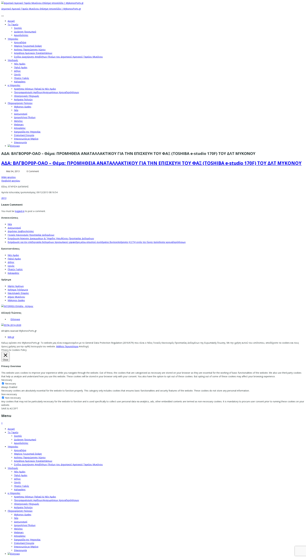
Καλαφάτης (20, 81)
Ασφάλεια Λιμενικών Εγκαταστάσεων (33, 53)
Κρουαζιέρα (20, 42)
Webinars (19, 124)
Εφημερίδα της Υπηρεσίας (27, 131)
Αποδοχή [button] (84, 346)
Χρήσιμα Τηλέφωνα (18, 289)
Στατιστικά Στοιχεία (24, 135)
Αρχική (11, 20)
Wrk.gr (11, 337)
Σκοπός (18, 28)
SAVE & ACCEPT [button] (9, 408)
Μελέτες (18, 121)
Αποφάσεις (20, 128)
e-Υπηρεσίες (14, 85)
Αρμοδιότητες (21, 35)
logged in (19, 211)
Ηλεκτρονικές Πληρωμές (26, 95)
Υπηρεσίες (13, 38)
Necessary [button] (6, 379)
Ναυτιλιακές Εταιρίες (18, 293)
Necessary (10, 383)
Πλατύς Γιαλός (21, 78)
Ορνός (17, 74)
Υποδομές (13, 60)
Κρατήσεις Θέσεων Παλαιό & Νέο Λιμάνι (35, 88)
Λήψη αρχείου (8, 177)
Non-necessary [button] (9, 394)
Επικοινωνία (20, 142)
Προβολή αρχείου (10, 180)
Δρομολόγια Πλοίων (25, 117)
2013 (3, 198)
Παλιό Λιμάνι (20, 67)
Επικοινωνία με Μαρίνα (26, 138)
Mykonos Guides (22, 106)
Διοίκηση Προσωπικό (25, 31)
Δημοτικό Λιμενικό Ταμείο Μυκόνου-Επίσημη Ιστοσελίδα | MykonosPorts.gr (41, 8)
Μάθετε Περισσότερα (67, 346)
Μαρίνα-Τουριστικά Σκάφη (28, 45)
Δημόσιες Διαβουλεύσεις (21, 231)
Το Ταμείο (13, 24)
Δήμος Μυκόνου (16, 296)
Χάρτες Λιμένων (16, 286)
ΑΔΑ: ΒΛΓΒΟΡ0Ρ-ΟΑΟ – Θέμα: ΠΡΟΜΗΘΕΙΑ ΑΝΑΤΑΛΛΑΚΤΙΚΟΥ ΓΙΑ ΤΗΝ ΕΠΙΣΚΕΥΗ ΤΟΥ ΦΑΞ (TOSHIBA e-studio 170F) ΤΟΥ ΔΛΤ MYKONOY (151, 163)
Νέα (16, 110)
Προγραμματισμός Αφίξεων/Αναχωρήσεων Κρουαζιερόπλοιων (46, 92)
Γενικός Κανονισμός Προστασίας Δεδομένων (31, 234)
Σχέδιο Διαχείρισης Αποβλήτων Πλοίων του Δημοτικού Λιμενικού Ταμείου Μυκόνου (58, 56)
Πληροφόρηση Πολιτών (20, 103)
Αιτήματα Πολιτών (23, 99)
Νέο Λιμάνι (19, 63)
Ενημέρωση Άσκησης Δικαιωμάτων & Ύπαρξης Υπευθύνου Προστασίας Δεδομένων (51, 238)
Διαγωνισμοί (20, 113)
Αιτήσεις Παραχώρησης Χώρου (30, 49)
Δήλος (17, 70)
